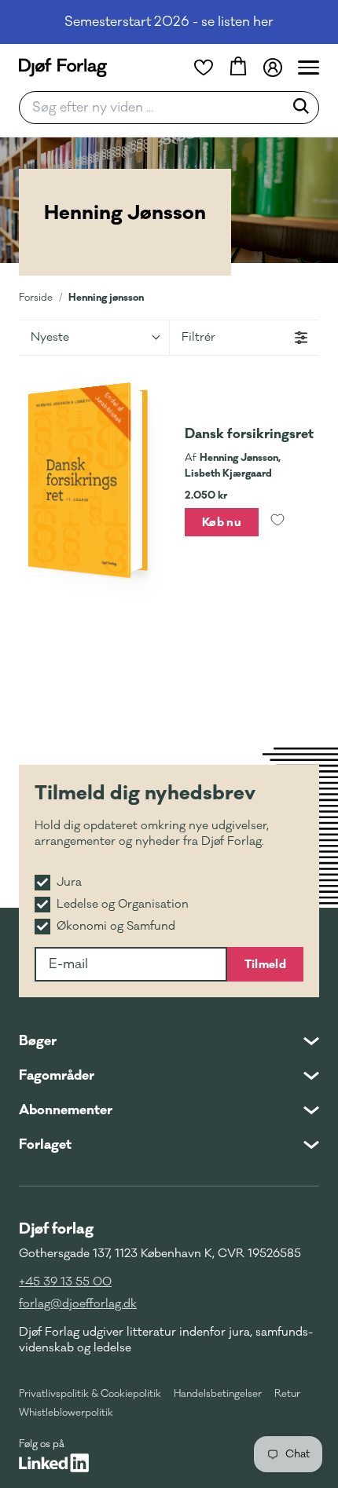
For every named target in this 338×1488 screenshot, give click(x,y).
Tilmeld (265, 964)
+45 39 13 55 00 (65, 1281)
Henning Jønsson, (240, 458)
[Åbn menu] (308, 68)
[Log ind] (272, 67)
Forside (36, 297)
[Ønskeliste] (203, 67)
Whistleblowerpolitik (66, 1412)
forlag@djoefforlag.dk (78, 1303)
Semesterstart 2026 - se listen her (169, 22)
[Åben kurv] (238, 68)
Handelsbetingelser (218, 1393)
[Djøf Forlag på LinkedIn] (54, 1462)
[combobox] (156, 107)
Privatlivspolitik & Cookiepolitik (90, 1393)
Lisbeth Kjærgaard (228, 473)
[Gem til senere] (277, 522)
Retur (287, 1393)
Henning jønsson (106, 297)
